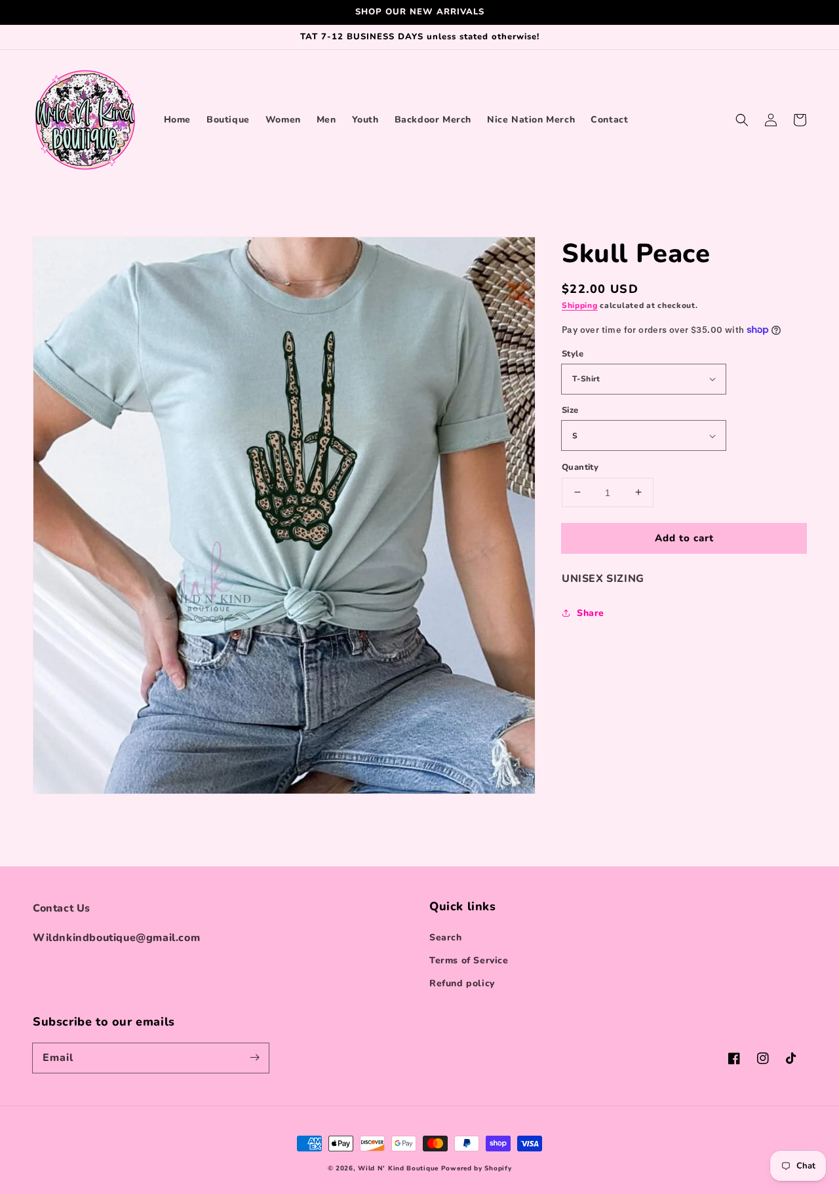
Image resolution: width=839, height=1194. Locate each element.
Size (570, 410)
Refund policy (462, 983)
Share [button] (590, 613)
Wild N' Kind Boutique (398, 1168)
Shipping (580, 305)
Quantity (580, 466)
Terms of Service (469, 960)
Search (445, 937)
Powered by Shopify (476, 1168)
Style (572, 353)
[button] (742, 120)
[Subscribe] (254, 1057)
